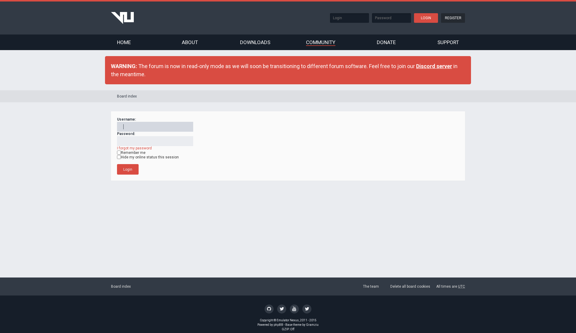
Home (124, 42)
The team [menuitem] (371, 286)
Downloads (255, 42)
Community (320, 42)
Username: (126, 119)
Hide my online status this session (150, 157)
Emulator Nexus (288, 320)
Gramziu (312, 324)
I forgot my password (134, 148)
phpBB (278, 324)
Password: (126, 134)
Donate (386, 42)
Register (453, 18)
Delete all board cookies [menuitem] (410, 286)
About (190, 42)
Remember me (133, 153)
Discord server (434, 66)
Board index (127, 96)
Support (448, 42)
